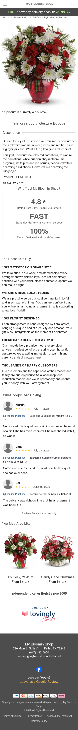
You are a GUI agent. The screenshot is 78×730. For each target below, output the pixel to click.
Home (6, 17)
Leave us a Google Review (39, 681)
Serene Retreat (38, 494)
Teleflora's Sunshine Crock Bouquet (50, 457)
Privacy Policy (34, 716)
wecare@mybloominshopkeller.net (39, 656)
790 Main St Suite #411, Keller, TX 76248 (39, 648)
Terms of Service (13, 716)
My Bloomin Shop (39, 4)
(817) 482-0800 (39, 652)
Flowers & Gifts (21, 17)
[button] (69, 721)
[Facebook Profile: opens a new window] (39, 669)
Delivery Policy (39, 721)
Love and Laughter (40, 416)
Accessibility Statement (59, 716)
